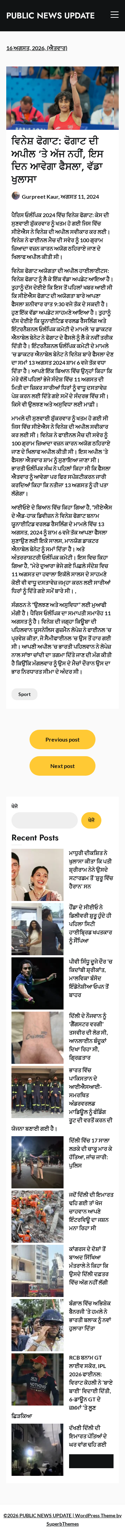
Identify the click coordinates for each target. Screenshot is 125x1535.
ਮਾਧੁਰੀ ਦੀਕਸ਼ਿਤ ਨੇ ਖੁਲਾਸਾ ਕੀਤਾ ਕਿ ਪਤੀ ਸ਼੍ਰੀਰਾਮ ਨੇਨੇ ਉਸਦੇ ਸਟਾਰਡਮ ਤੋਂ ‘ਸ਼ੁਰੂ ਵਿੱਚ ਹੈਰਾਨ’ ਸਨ (91, 869)
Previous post (62, 739)
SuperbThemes (63, 1524)
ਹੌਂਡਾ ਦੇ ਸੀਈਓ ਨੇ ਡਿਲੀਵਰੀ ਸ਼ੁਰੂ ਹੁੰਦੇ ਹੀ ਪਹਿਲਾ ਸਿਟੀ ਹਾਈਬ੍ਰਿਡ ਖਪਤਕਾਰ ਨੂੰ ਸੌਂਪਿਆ (90, 924)
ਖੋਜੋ (14, 806)
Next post (62, 765)
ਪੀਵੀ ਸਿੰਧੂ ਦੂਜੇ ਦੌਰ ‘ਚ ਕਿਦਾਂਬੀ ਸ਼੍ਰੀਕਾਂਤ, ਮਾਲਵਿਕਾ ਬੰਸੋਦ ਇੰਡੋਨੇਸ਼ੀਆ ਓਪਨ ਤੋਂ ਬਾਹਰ (90, 978)
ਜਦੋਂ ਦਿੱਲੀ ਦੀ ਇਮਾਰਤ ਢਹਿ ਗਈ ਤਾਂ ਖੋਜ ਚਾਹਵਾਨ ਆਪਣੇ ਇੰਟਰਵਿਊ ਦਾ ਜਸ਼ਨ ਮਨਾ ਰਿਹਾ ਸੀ (91, 1211)
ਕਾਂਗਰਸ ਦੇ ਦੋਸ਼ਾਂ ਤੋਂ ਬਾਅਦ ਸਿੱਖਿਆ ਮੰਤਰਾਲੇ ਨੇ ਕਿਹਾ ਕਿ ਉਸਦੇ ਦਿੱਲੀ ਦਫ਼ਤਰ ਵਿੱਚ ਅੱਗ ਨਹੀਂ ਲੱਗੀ (89, 1265)
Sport (24, 694)
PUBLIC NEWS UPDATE (50, 15)
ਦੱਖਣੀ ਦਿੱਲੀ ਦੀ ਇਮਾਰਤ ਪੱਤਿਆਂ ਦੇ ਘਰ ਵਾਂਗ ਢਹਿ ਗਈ (88, 1436)
